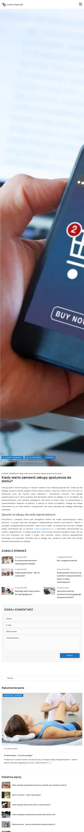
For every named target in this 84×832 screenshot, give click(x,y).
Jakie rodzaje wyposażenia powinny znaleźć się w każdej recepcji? (39, 785)
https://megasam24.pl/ (44, 529)
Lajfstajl (50, 457)
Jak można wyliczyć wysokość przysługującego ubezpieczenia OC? (69, 594)
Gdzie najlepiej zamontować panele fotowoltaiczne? (34, 814)
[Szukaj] (4, 678)
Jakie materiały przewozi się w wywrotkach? (23, 755)
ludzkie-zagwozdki (13, 457)
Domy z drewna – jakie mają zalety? (26, 795)
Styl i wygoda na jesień (67, 560)
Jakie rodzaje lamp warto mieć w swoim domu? (31, 805)
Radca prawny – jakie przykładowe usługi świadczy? (33, 824)
